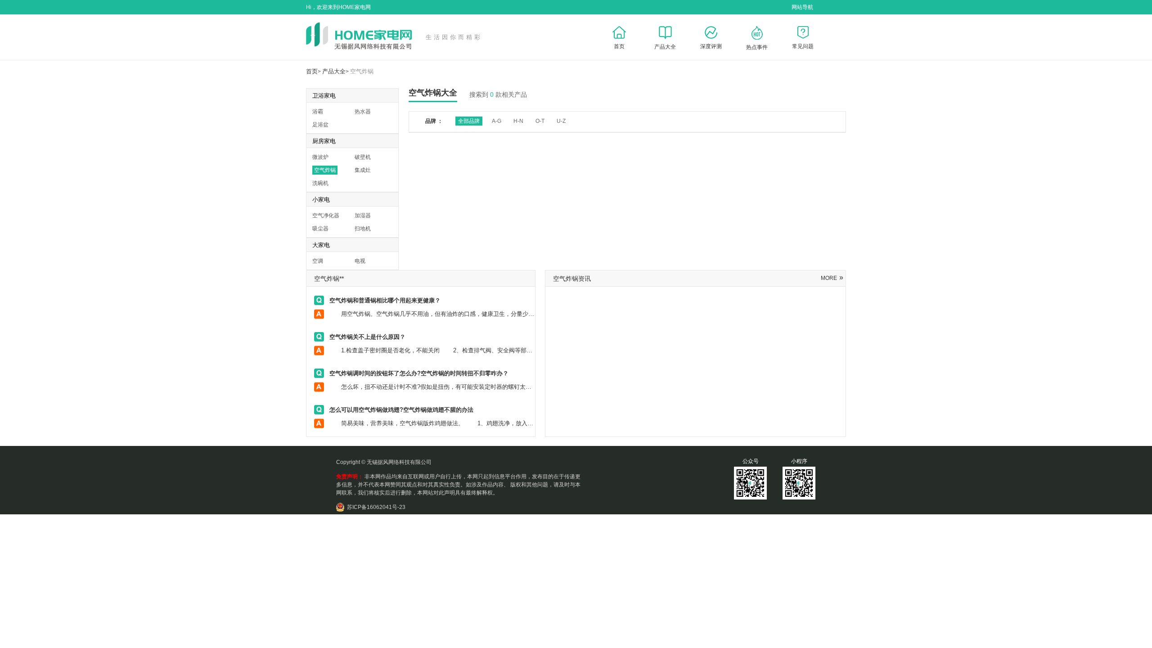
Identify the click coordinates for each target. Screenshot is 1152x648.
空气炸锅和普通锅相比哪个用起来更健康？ (385, 300)
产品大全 (334, 71)
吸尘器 (320, 228)
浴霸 (317, 111)
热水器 (363, 111)
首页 (312, 71)
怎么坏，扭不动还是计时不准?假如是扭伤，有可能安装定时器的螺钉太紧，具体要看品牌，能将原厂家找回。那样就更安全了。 (500, 386)
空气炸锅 (362, 71)
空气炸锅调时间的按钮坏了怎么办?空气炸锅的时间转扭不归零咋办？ (418, 373)
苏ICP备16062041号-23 (376, 507)
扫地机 (363, 228)
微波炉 (320, 157)
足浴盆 (320, 125)
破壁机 (363, 157)
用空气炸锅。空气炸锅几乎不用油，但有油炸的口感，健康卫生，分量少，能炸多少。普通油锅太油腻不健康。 (478, 313)
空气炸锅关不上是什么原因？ (367, 336)
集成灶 (363, 170)
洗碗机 (320, 183)
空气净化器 (325, 215)
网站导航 (802, 7)
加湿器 (363, 215)
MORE (832, 278)
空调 (317, 261)
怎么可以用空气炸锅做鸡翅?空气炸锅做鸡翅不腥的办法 (401, 409)
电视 (360, 261)
